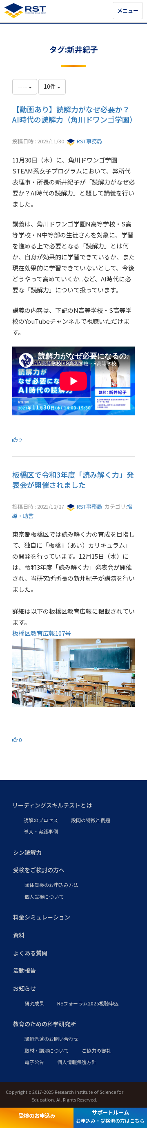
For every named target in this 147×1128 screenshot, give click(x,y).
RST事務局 (89, 141)
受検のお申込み (37, 1115)
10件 (50, 86)
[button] (73, 805)
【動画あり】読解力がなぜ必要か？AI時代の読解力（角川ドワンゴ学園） (74, 114)
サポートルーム (110, 1116)
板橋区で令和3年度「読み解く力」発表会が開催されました (73, 479)
